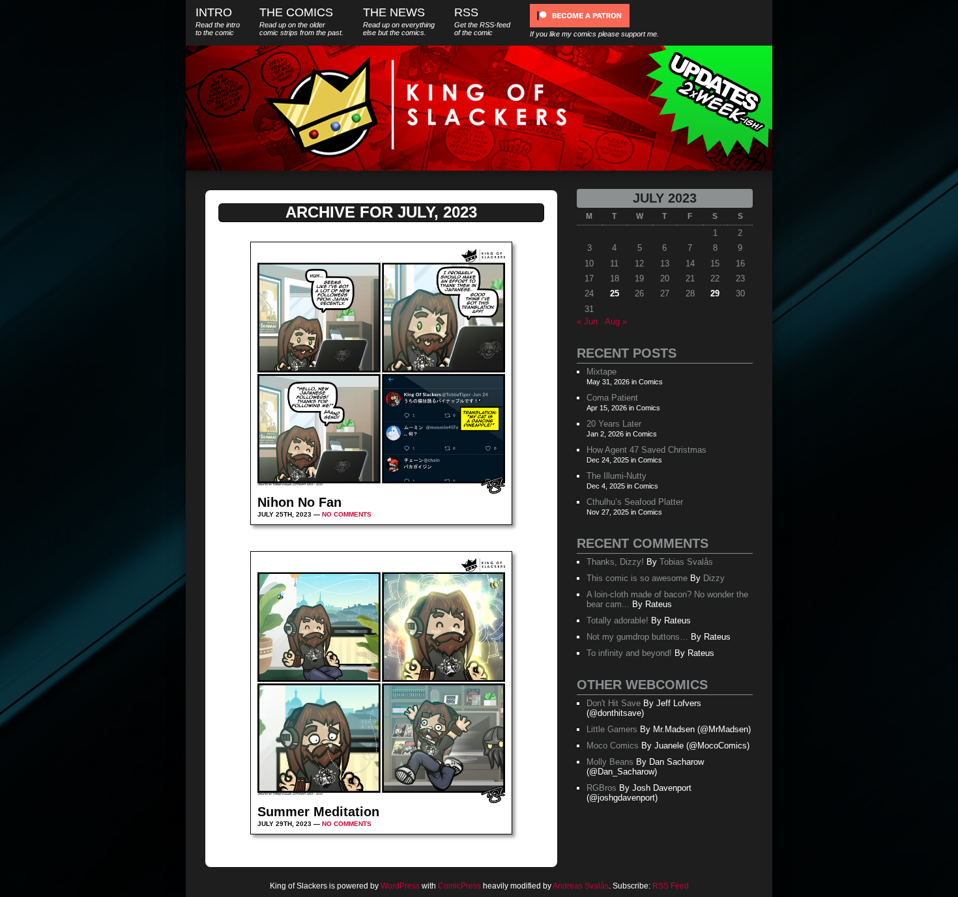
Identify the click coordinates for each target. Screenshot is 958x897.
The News (399, 21)
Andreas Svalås (581, 885)
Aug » (616, 321)
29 (714, 293)
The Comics (301, 21)
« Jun (587, 321)
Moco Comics (613, 745)
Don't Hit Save (614, 703)
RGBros (602, 788)
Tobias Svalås (686, 562)
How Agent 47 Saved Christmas (646, 450)
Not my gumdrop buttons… (637, 637)
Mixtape (602, 372)
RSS (482, 21)
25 (614, 293)
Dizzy (714, 578)
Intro (218, 21)
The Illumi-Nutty (616, 476)
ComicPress (459, 885)
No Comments (346, 514)
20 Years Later (614, 424)
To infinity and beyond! (629, 653)
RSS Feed (670, 885)
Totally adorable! (617, 620)
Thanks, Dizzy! (615, 562)
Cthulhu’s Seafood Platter (635, 502)
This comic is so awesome (637, 578)
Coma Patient (612, 398)
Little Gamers (612, 729)
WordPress (400, 885)
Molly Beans (610, 762)
